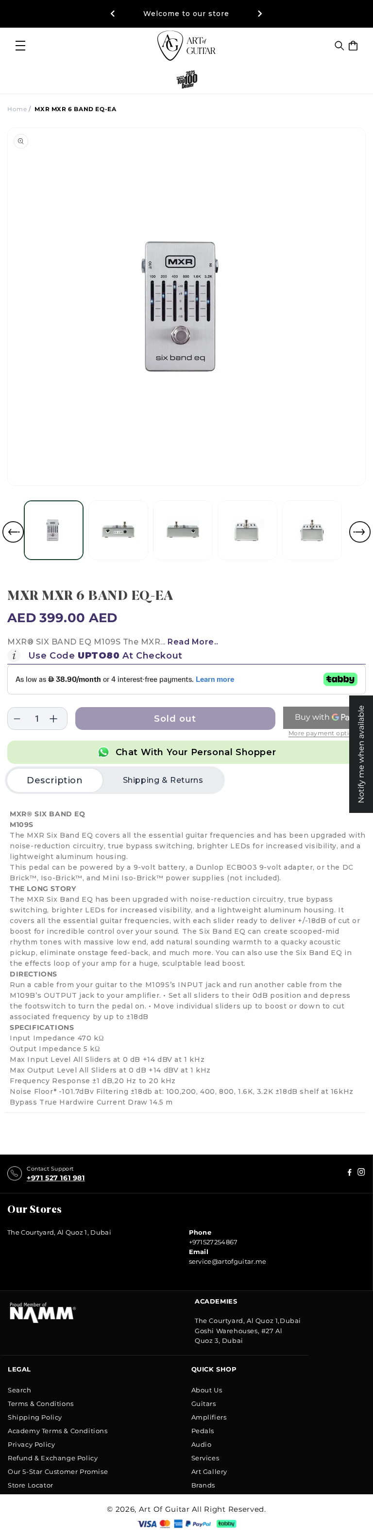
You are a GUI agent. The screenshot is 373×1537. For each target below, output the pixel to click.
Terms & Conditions (41, 1403)
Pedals (203, 1431)
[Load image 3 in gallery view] (183, 530)
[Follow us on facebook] (361, 1174)
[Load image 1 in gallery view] (54, 530)
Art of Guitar (164, 1509)
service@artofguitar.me (228, 1261)
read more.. (193, 641)
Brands (203, 1485)
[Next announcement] (260, 13)
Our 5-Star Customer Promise (58, 1471)
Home (17, 109)
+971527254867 (213, 1242)
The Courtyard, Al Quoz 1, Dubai (59, 1232)
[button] (339, 45)
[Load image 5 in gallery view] (312, 530)
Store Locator (30, 1485)
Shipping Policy (35, 1417)
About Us (206, 1390)
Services (205, 1458)
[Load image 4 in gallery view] (247, 530)
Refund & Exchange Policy (53, 1458)
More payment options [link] (324, 733)
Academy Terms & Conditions (58, 1431)
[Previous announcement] (112, 13)
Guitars (203, 1403)
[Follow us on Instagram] (350, 1174)
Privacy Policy (31, 1444)
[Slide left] (13, 532)
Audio (201, 1444)
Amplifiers (209, 1417)
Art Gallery (209, 1471)
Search (20, 1390)
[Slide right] (360, 532)
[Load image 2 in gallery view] (118, 530)
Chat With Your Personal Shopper (196, 752)
